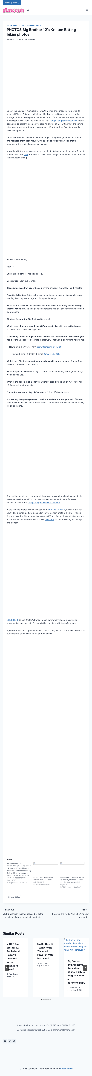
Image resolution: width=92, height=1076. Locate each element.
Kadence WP (66, 1068)
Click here (49, 519)
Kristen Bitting (34, 25)
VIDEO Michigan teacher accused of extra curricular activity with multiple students (23, 914)
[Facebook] (5, 1041)
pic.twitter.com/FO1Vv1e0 (49, 347)
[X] (10, 1041)
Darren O (12, 40)
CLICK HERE (12, 620)
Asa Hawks (13, 974)
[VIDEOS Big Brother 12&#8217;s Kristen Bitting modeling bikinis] (20, 873)
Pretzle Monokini (57, 509)
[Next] (85, 968)
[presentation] (76, 946)
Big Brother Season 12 (16, 25)
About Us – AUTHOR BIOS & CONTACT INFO (53, 1025)
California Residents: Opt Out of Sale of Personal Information (46, 1030)
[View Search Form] (28, 10)
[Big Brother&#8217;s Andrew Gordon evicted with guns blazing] (45, 869)
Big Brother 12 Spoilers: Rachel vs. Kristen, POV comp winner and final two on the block (72, 879)
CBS (26, 154)
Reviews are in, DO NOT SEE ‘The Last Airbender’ (70, 914)
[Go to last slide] (7, 968)
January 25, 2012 (52, 354)
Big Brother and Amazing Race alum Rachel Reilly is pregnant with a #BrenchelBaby (76, 972)
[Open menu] (87, 10)
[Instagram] (14, 1041)
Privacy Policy (12, 2)
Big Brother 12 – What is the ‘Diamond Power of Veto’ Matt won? (45, 951)
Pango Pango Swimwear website (44, 502)
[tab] (41, 999)
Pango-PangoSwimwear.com (64, 120)
